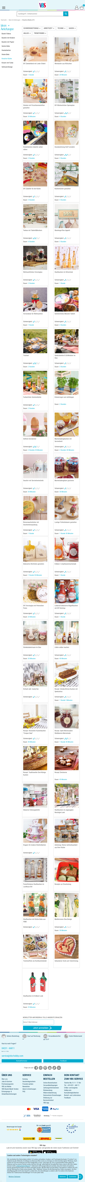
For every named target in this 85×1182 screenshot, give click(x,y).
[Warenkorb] (81, 7)
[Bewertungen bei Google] (14, 1128)
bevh (44, 1125)
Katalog (25, 1079)
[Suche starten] (65, 13)
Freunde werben (27, 1084)
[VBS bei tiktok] (54, 1068)
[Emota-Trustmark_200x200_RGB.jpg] (72, 1128)
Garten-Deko (6, 46)
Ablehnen (63, 1177)
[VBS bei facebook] (36, 1068)
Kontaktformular (21, 1061)
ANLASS (26, 33)
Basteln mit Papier (8, 42)
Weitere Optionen (14, 1177)
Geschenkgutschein (28, 1081)
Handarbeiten (6, 50)
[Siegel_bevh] (44, 1130)
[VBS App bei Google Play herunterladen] (35, 1152)
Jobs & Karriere (7, 1081)
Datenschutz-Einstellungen (52, 1095)
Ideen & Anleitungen (14, 20)
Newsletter (26, 1086)
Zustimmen (72, 1177)
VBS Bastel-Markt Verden (10, 1089)
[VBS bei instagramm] (41, 1068)
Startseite (4, 20)
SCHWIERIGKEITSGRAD (31, 28)
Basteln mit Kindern (8, 38)
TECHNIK (61, 28)
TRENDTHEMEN (39, 33)
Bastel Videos (6, 34)
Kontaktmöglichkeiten (71, 1093)
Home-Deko (5, 54)
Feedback (63, 1061)
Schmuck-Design (7, 67)
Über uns (5, 1079)
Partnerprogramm (7, 1084)
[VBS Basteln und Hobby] (42, 5)
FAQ (23, 1091)
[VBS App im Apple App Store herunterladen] (50, 1152)
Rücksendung (47, 1090)
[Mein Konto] (76, 7)
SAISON (71, 28)
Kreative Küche (7, 59)
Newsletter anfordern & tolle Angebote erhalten (42, 1017)
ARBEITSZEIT (48, 28)
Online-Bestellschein (50, 1083)
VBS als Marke (6, 1086)
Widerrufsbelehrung (49, 1093)
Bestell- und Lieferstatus (72, 1095)
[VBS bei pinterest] (45, 1068)
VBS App (46, 1103)
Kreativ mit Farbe (7, 63)
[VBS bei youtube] (50, 1068)
